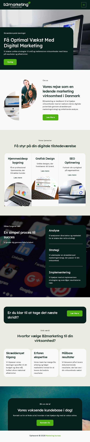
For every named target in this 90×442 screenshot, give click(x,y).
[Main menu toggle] (83, 4)
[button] (74, 313)
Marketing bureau (53, 435)
